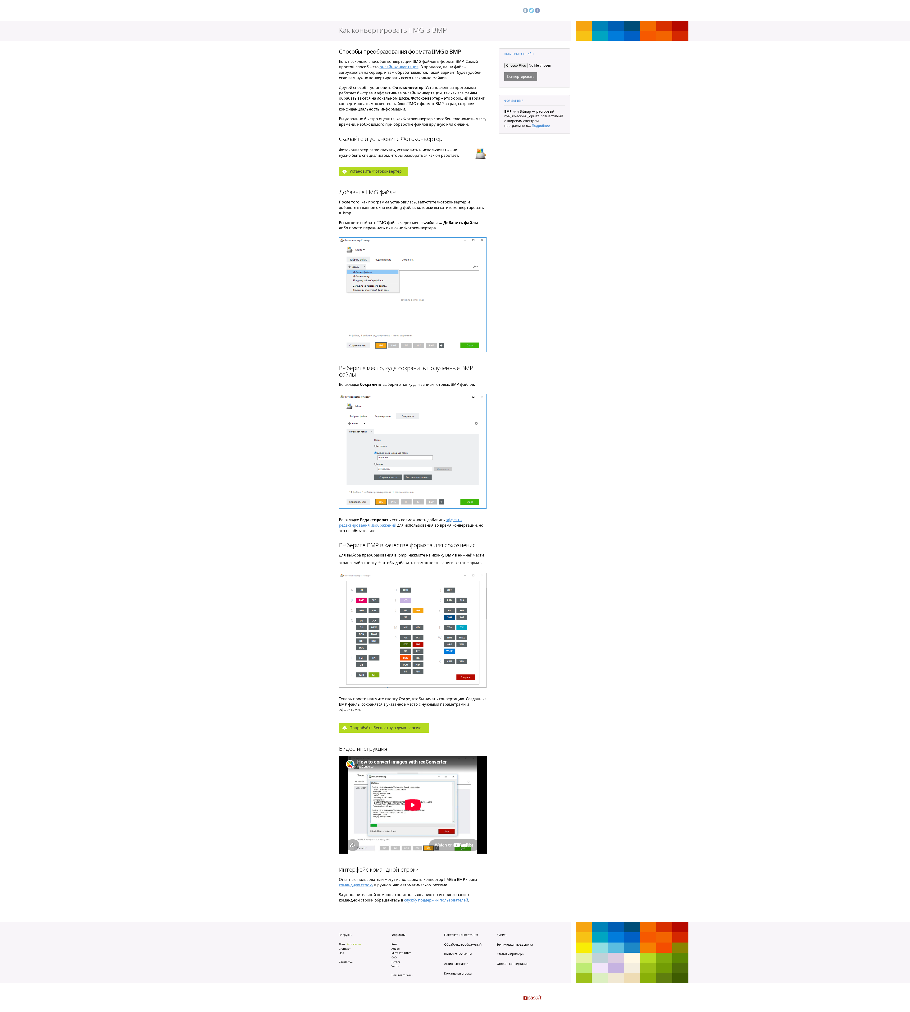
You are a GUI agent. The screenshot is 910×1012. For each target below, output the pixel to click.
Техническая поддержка (515, 944)
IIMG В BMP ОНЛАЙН (519, 54)
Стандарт (344, 948)
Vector (395, 966)
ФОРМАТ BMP (513, 101)
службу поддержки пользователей (436, 900)
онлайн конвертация (399, 66)
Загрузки (345, 935)
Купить (502, 935)
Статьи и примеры (510, 954)
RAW (394, 944)
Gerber (395, 962)
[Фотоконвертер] (359, 11)
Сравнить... (346, 961)
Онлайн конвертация (512, 963)
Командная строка (458, 973)
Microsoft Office (401, 953)
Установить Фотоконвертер (376, 171)
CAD (394, 957)
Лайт (342, 944)
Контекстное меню (458, 954)
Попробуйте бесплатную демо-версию (385, 727)
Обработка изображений (463, 944)
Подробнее (541, 125)
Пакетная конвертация (461, 935)
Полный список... (402, 975)
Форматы (398, 935)
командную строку (356, 885)
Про (341, 953)
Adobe (395, 948)
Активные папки (456, 963)
